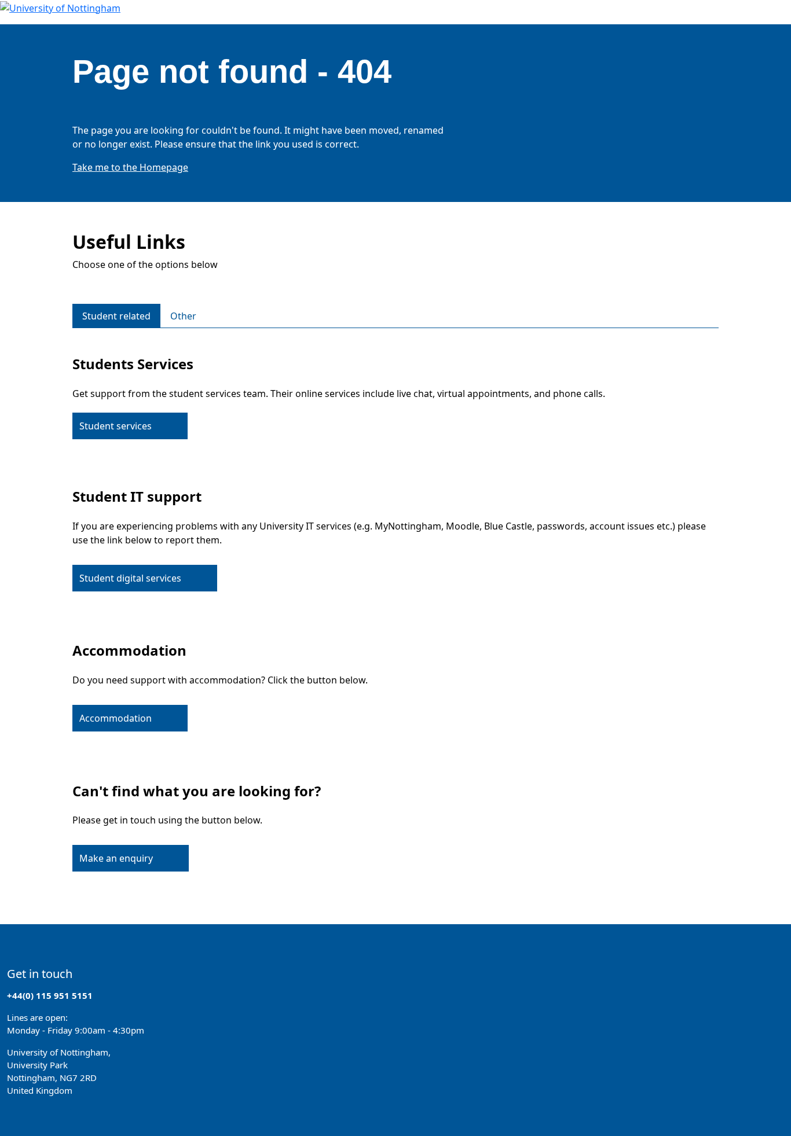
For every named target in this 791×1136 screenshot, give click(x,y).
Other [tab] (183, 316)
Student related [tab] (116, 316)
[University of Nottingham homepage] (60, 7)
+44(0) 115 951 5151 (50, 995)
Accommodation (115, 718)
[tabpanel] (395, 611)
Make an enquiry (116, 858)
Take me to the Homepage (130, 167)
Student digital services (130, 578)
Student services (115, 426)
